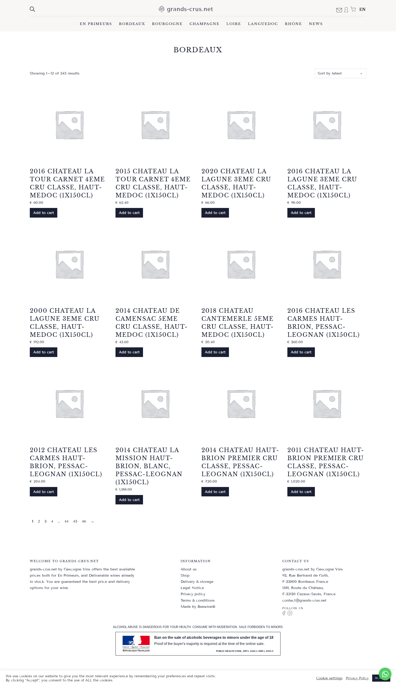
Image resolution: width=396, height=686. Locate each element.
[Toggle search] (32, 9)
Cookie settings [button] (329, 678)
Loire (233, 24)
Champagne (205, 24)
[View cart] (353, 9)
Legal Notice (192, 588)
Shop (185, 575)
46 (84, 521)
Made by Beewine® (198, 606)
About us (189, 569)
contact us (295, 561)
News (316, 24)
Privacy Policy (357, 678)
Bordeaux (132, 24)
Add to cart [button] (43, 212)
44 (66, 521)
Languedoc (263, 24)
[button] (385, 674)
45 (75, 521)
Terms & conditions (198, 600)
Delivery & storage (197, 581)
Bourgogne (167, 24)
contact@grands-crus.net (304, 600)
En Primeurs (96, 24)
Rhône (293, 24)
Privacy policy (193, 594)
